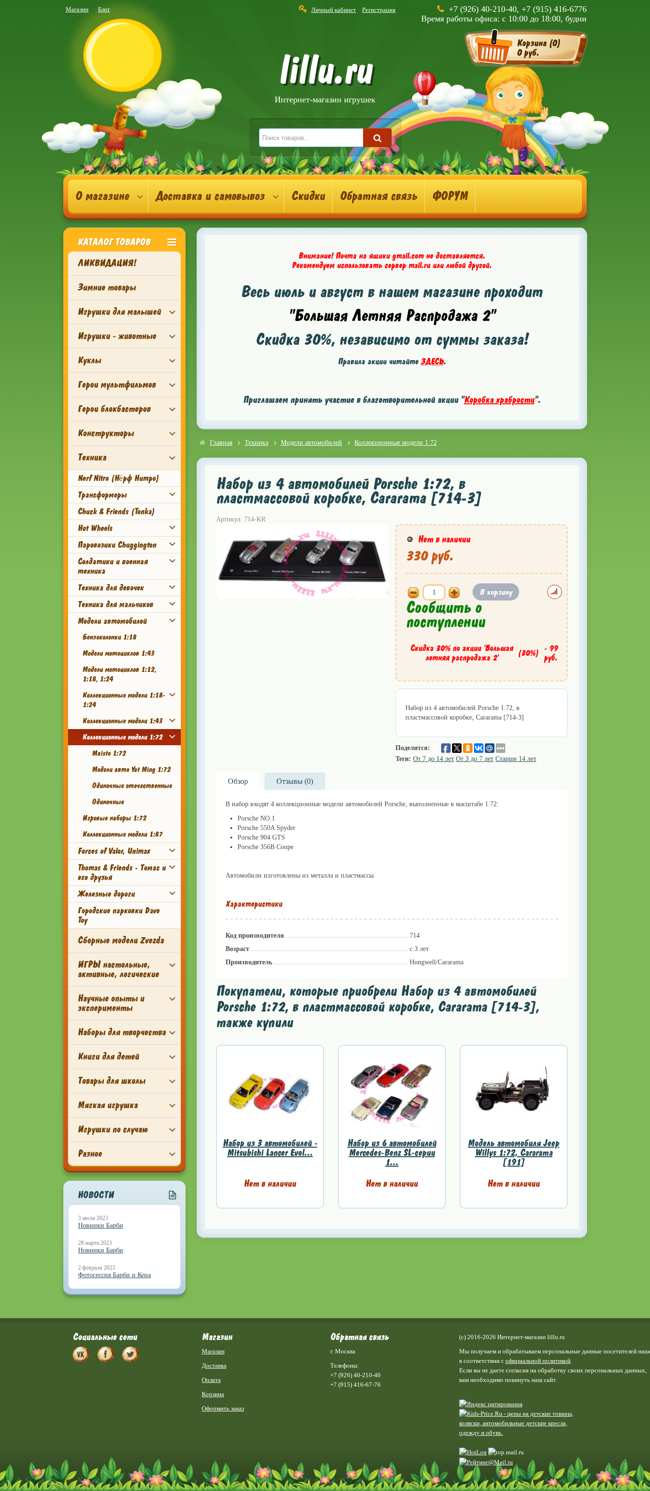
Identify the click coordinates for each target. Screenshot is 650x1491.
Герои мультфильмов (117, 384)
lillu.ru (325, 80)
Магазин (77, 9)
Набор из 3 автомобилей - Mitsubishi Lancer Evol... (270, 1148)
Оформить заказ (223, 1408)
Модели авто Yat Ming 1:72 (131, 769)
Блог (104, 9)
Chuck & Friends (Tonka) (116, 511)
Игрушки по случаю (113, 1129)
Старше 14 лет (515, 758)
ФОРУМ (450, 196)
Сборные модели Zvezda (121, 940)
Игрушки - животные (117, 336)
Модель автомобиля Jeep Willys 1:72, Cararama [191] (513, 1152)
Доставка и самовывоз (210, 196)
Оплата (211, 1379)
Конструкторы (106, 433)
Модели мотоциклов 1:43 (118, 653)
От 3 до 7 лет (474, 758)
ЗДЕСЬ (432, 361)
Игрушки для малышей (119, 312)
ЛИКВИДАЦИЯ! (107, 263)
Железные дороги (106, 894)
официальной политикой (538, 1360)
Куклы (89, 360)
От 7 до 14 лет (433, 758)
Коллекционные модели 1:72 (122, 737)
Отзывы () (294, 781)
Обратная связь (378, 196)
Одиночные (108, 802)
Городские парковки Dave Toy (118, 915)
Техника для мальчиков (115, 604)
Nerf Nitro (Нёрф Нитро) (118, 478)
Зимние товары (107, 287)
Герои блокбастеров (114, 409)
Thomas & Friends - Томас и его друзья (122, 872)
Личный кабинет (333, 9)
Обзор (238, 781)
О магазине (102, 196)
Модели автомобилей (112, 621)
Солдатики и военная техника (113, 566)
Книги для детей (108, 1056)
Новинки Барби (100, 1225)
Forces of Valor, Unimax (114, 851)
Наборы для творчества (122, 1032)
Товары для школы (111, 1081)
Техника (92, 457)
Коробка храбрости (499, 400)
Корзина (213, 1394)
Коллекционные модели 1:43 (122, 721)
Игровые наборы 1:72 (114, 818)
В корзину (496, 592)
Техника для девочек (111, 587)
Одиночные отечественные (132, 786)
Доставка (214, 1365)
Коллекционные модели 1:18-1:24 (123, 700)
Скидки (308, 196)
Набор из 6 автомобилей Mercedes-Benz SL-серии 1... (391, 1152)
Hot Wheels (95, 528)
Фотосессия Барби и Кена (114, 1275)
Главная (221, 442)
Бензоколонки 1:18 (109, 637)
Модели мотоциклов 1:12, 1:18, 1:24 (119, 674)
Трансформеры (102, 495)
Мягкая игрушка (108, 1105)
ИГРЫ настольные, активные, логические (118, 969)
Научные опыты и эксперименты (111, 1003)
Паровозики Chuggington (117, 545)
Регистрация (378, 9)
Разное (90, 1154)
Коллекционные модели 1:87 (122, 834)
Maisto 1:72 (109, 753)
